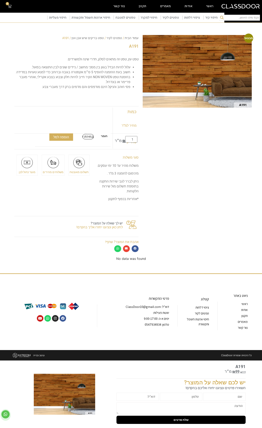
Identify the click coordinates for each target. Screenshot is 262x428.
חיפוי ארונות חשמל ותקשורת (91, 18)
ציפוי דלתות (192, 18)
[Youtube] (40, 318)
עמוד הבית (132, 38)
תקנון (142, 6)
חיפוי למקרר (149, 18)
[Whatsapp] (47, 318)
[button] (135, 248)
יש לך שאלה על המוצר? (107, 223)
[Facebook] (63, 318)
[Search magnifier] (222, 17)
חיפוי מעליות (57, 18)
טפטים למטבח (125, 18)
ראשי (209, 6)
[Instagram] (55, 318)
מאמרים (165, 6)
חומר (104, 136)
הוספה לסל (61, 137)
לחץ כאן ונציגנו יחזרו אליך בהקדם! (99, 227)
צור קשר (119, 6)
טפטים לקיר (171, 18)
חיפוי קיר (211, 18)
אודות (188, 6)
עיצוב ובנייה (39, 355)
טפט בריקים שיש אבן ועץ (87, 38)
